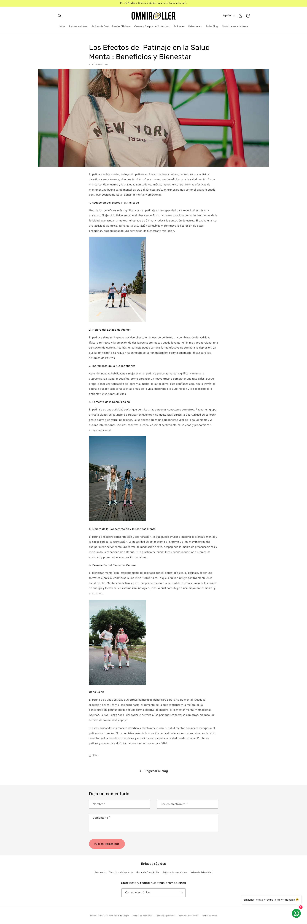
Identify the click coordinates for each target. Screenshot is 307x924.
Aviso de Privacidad (201, 872)
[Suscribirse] (181, 893)
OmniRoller (103, 915)
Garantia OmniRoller (147, 872)
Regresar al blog (156, 771)
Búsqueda (100, 872)
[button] (60, 16)
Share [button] (96, 755)
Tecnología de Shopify (119, 915)
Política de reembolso (175, 872)
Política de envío (209, 915)
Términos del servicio (121, 872)
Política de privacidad (166, 915)
